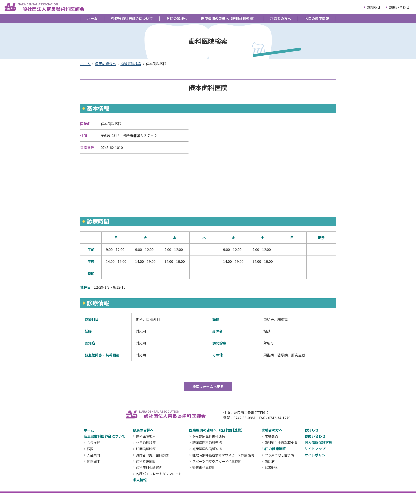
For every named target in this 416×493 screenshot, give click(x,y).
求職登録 (271, 436)
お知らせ (374, 7)
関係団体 (93, 461)
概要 (90, 449)
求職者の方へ (280, 18)
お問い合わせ (399, 7)
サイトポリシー (317, 454)
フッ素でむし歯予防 (279, 455)
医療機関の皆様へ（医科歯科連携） (229, 18)
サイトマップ (315, 448)
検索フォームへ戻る (208, 386)
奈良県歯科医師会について (132, 18)
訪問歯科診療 (146, 449)
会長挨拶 (93, 442)
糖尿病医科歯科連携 (207, 442)
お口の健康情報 (317, 18)
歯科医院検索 (130, 63)
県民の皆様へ (176, 18)
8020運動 (271, 467)
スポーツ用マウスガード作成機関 (216, 461)
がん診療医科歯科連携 (208, 436)
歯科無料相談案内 (149, 467)
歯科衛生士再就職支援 (281, 442)
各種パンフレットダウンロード (159, 474)
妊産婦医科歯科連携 (207, 449)
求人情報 (140, 479)
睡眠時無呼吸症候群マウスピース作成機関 (223, 455)
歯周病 (270, 461)
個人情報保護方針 (318, 442)
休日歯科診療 (146, 442)
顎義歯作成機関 (203, 467)
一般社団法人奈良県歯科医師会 (51, 7)
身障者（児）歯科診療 (152, 455)
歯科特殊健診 (146, 461)
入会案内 (93, 455)
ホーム (92, 18)
